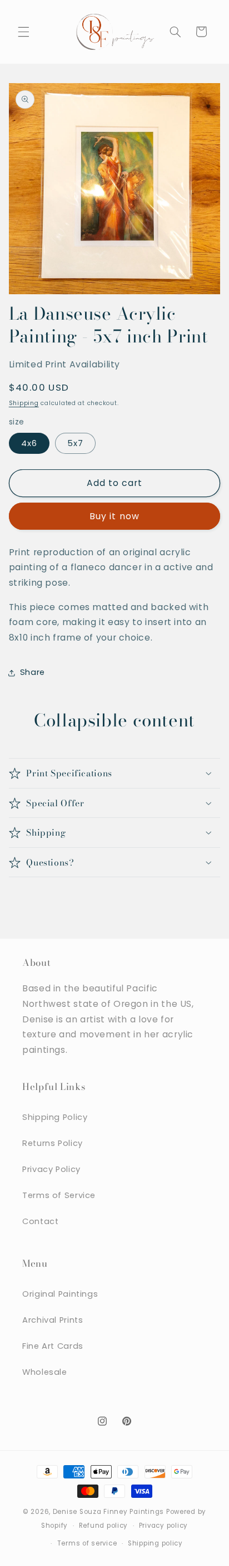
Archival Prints (52, 1320)
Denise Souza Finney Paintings (108, 1511)
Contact (40, 1221)
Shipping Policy (54, 1117)
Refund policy (103, 1525)
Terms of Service (59, 1195)
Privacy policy (163, 1525)
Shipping (24, 403)
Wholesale (44, 1372)
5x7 (75, 443)
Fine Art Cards (52, 1346)
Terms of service (87, 1543)
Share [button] (32, 672)
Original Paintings (60, 1293)
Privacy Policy (51, 1169)
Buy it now (114, 516)
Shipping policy (155, 1543)
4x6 (29, 443)
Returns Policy (52, 1143)
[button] (23, 31)
